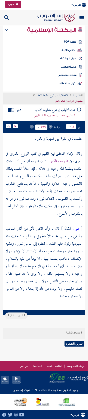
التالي (11, 315)
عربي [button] (77, 5)
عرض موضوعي (67, 75)
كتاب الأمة (68, 50)
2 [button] (73, 126)
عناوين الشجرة (74, 343)
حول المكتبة (68, 58)
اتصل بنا (37, 366)
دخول (12, 4)
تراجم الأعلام (67, 83)
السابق (20, 315)
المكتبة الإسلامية (52, 30)
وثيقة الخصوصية (75, 366)
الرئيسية (76, 96)
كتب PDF (70, 41)
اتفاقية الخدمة (54, 366)
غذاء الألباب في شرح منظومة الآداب (52, 96)
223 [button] (43, 127)
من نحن (24, 366)
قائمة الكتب (68, 66)
